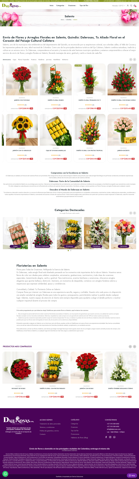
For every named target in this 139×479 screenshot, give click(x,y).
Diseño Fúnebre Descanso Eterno (120, 388)
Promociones (75, 434)
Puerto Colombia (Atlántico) (40, 464)
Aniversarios (7, 59)
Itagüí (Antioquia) (118, 459)
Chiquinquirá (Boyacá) (129, 455)
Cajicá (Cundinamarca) (63, 455)
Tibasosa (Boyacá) (110, 466)
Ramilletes (57, 59)
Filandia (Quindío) (13, 459)
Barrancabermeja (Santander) (84, 454)
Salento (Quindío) (88, 464)
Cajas (14, 59)
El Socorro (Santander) (84, 457)
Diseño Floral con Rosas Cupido (35, 100)
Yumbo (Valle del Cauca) (101, 467)
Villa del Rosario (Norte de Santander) (63, 467)
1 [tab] (68, 250)
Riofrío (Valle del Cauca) (65, 464)
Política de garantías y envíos (49, 431)
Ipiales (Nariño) (110, 459)
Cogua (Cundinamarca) (20, 457)
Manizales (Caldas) (94, 460)
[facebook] (106, 437)
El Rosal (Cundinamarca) (96, 457)
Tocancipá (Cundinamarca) (123, 466)
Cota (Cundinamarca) (32, 457)
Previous (130, 59)
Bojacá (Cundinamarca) (121, 454)
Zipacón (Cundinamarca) (114, 467)
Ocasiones (74, 427)
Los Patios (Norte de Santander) (56, 460)
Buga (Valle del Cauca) (33, 455)
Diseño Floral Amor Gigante (102, 100)
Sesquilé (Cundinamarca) (9, 466)
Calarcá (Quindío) (74, 455)
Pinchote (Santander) (121, 462)
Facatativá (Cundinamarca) (122, 457)
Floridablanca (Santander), (25, 459)
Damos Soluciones (77, 476)
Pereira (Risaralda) (96, 462)
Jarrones (49, 59)
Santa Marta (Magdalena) (111, 464)
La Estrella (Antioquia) (18, 460)
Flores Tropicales (23, 59)
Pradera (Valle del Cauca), (10, 464)
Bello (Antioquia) (109, 454)
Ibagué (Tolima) (101, 459)
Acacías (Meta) (10, 454)
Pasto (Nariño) (87, 462)
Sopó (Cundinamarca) (83, 466)
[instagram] (110, 437)
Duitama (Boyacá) (73, 457)
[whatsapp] (114, 437)
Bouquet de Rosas (18, 388)
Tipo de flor (74, 431)
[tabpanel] (123, 233)
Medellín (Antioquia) (105, 460)
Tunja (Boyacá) (13, 467)
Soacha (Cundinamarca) (48, 466)
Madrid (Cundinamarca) (71, 460)
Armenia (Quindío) (48, 454)
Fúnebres (41, 59)
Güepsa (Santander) (91, 459)
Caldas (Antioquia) (84, 455)
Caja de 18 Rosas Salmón (102, 150)
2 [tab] (70, 250)
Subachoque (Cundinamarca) (97, 466)
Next (134, 59)
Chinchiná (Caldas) (118, 455)
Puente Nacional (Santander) (25, 464)
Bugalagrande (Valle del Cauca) (48, 455)
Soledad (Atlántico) (72, 466)
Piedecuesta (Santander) (108, 462)
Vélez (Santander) (35, 467)
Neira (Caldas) (26, 462)
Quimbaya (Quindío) (53, 464)
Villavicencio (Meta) (89, 467)
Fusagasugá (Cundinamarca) (52, 459)
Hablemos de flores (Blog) (79, 438)
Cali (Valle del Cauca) (95, 455)
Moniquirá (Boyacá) (124, 460)
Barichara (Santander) (70, 454)
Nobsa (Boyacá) (56, 462)
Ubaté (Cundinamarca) (24, 467)
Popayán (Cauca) (131, 462)
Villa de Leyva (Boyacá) (46, 467)
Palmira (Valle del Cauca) (76, 462)
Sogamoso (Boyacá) (61, 466)
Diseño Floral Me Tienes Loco (69, 150)
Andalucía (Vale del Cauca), (21, 454)
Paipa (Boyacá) (65, 462)
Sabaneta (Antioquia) (77, 464)
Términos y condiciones (47, 427)
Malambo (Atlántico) (83, 460)
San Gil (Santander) (99, 464)
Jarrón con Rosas (86, 388)
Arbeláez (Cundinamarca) (36, 454)
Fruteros (33, 59)
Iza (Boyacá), (127, 459)
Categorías (74, 424)
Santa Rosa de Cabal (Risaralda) (126, 464)
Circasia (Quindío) (8, 457)
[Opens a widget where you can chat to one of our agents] (132, 475)
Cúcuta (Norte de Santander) (45, 457)
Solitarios (65, 59)
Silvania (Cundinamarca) (35, 466)
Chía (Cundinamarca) (107, 455)
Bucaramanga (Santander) (19, 455)
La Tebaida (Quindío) (29, 460)
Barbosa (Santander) (58, 454)
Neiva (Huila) (34, 462)
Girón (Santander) (81, 459)
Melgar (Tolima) (115, 460)
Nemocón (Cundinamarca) (45, 462)
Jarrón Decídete (35, 150)
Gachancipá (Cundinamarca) (68, 459)
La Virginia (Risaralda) (41, 460)
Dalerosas (35, 97)
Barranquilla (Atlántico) (99, 454)
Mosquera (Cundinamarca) (15, 462)
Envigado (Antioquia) (109, 457)
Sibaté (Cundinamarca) (22, 466)
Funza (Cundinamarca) (38, 459)
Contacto (42, 434)
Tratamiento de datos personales (50, 424)
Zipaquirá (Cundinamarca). (129, 467)
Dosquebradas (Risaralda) (61, 457)
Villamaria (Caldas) (78, 467)
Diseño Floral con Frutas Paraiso (52, 388)
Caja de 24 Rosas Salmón (68, 100)
